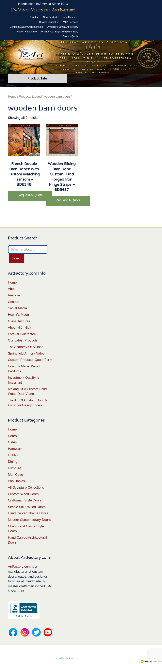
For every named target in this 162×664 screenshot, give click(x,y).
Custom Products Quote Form (30, 360)
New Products (50, 17)
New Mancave (70, 17)
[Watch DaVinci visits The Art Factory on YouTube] (43, 10)
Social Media (17, 308)
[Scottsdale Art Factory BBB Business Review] (24, 610)
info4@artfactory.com (67, 658)
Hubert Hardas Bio (27, 31)
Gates (12, 442)
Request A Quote (30, 195)
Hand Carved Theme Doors (28, 513)
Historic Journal (47, 22)
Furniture (14, 468)
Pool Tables (16, 481)
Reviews (14, 295)
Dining (12, 461)
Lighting (13, 455)
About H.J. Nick (19, 327)
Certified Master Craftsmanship (26, 27)
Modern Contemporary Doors (29, 520)
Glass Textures (19, 321)
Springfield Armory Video (26, 353)
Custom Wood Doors (23, 494)
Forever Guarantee (22, 334)
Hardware (15, 449)
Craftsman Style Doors (25, 500)
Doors (12, 436)
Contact (13, 302)
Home (12, 96)
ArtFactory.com (19, 566)
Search (16, 258)
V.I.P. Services (70, 22)
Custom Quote (70, 36)
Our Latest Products (23, 340)
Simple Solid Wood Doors (27, 507)
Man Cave (15, 475)
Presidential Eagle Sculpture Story (59, 31)
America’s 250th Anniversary (62, 27)
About (32, 17)
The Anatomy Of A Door (25, 347)
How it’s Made (18, 315)
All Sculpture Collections (26, 487)
